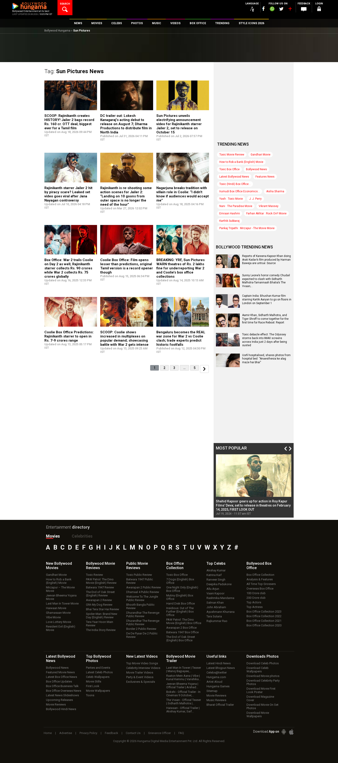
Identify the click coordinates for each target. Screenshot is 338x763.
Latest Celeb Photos (99, 672)
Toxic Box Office (229, 169)
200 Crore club (256, 597)
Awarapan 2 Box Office (181, 627)
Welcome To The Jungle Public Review (142, 598)
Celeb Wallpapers (97, 677)
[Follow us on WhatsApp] (272, 9)
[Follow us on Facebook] (263, 8)
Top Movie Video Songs (142, 663)
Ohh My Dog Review (99, 604)
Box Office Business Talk (62, 686)
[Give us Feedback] (303, 9)
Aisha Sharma (275, 191)
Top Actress (254, 607)
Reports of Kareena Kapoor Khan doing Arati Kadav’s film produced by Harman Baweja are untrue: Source (266, 259)
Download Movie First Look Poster (260, 690)
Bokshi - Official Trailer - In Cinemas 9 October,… (183, 693)
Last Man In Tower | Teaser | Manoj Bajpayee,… (183, 669)
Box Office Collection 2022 (263, 616)
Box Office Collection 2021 (263, 620)
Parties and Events (98, 667)
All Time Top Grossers (261, 584)
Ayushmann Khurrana (220, 611)
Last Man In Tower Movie (62, 603)
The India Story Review (101, 630)
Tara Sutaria (214, 616)
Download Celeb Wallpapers (257, 669)
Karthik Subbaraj (229, 220)
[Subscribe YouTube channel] (290, 9)
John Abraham (216, 607)
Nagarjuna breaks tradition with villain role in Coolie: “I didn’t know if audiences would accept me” (182, 194)
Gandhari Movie (260, 154)
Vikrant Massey (268, 206)
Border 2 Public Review (141, 629)
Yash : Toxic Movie (231, 198)
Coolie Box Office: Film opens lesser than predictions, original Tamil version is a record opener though (126, 266)
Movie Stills (93, 681)
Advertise (65, 733)
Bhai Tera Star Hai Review (102, 609)
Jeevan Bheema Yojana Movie (61, 597)
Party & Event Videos (139, 677)
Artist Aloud (214, 681)
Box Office (175, 565)
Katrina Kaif (214, 575)
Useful (216, 656)
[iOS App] (291, 732)
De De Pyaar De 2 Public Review (142, 635)
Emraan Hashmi (229, 213)
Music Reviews (216, 700)
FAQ (181, 733)
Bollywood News (256, 169)
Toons (90, 695)
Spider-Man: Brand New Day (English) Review (101, 615)
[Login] (319, 9)
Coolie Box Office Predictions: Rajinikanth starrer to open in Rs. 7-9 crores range (69, 336)
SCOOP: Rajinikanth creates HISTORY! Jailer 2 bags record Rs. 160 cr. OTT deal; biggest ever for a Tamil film (69, 122)
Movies (53, 536)
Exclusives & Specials (140, 681)
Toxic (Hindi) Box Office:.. (235, 184)
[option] (253, 484)
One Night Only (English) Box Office (182, 589)
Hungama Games (217, 686)
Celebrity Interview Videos (143, 668)
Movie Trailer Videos (139, 672)
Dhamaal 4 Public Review (142, 592)
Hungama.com (216, 677)
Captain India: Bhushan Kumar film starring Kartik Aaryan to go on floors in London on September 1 (266, 299)
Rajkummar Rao (216, 621)
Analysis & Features (259, 579)
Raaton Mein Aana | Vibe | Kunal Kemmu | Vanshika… (183, 677)
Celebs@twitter (216, 672)
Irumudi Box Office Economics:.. (239, 191)
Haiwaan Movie (56, 608)
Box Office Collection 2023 (263, 611)
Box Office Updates (59, 681)
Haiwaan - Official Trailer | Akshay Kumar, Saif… (183, 709)
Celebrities (82, 536)
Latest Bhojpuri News (220, 668)
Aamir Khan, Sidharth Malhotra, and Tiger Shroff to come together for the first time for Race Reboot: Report (265, 319)
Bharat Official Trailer (220, 704)
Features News (265, 176)
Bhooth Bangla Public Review (140, 606)
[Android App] (283, 732)
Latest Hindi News (218, 663)
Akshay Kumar (216, 570)
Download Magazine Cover (260, 698)
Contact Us (133, 733)
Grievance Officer (159, 733)
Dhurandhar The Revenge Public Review (142, 614)
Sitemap (212, 691)
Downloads (262, 656)
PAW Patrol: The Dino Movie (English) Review (101, 581)
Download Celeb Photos (262, 663)
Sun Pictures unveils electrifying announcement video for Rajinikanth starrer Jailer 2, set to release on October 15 (179, 124)
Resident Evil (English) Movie (60, 628)
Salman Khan (215, 602)
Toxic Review (94, 574)
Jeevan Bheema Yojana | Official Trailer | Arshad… (182, 685)
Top (216, 563)
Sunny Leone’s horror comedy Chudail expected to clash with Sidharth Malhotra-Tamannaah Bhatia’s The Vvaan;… (266, 281)
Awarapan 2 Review (99, 600)
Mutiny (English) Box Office (179, 597)
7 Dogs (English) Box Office (180, 581)
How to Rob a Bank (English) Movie (241, 162)
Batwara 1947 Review (100, 587)
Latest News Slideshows (62, 695)
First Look (92, 686)
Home (48, 733)
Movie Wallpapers (98, 690)
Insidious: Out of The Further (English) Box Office (180, 611)
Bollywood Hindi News (61, 709)
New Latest (142, 656)
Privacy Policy (88, 733)
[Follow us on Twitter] (281, 9)
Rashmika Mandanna (220, 598)
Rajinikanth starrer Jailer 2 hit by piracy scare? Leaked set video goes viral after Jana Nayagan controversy (68, 194)
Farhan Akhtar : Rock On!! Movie (266, 213)
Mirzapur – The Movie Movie (60, 589)
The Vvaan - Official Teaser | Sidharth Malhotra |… (183, 701)
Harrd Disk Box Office (180, 603)
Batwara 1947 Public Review (139, 581)
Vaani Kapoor (215, 593)
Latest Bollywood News (234, 176)
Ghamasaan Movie (58, 612)
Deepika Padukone (219, 584)
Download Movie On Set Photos (262, 706)
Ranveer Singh (215, 579)
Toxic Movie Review (231, 154)
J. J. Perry (255, 198)
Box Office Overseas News (63, 690)
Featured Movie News (60, 672)
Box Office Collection (260, 574)
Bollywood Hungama (57, 30)
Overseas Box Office (259, 588)
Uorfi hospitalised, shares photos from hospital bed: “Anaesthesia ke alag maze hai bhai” (266, 359)
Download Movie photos (262, 676)
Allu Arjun (212, 588)
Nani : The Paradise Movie (235, 206)
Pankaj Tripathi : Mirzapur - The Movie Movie (247, 228)
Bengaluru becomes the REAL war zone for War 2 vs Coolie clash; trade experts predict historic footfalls (180, 338)
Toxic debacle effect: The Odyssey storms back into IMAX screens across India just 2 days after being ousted (264, 340)
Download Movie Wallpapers (257, 714)
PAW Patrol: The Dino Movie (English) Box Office (183, 621)
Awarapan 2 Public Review (143, 587)
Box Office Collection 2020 (263, 625)
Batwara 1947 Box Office (182, 632)
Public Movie (137, 565)
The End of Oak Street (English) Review (100, 593)
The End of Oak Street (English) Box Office (180, 638)
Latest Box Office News (61, 677)
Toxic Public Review (139, 574)
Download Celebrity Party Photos (263, 682)
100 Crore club (256, 593)
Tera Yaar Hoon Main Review (99, 623)
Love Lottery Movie (58, 622)
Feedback (111, 733)
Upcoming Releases (59, 700)
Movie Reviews (56, 704)
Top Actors (253, 602)
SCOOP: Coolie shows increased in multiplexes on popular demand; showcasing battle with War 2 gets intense (124, 338)
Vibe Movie (53, 617)
